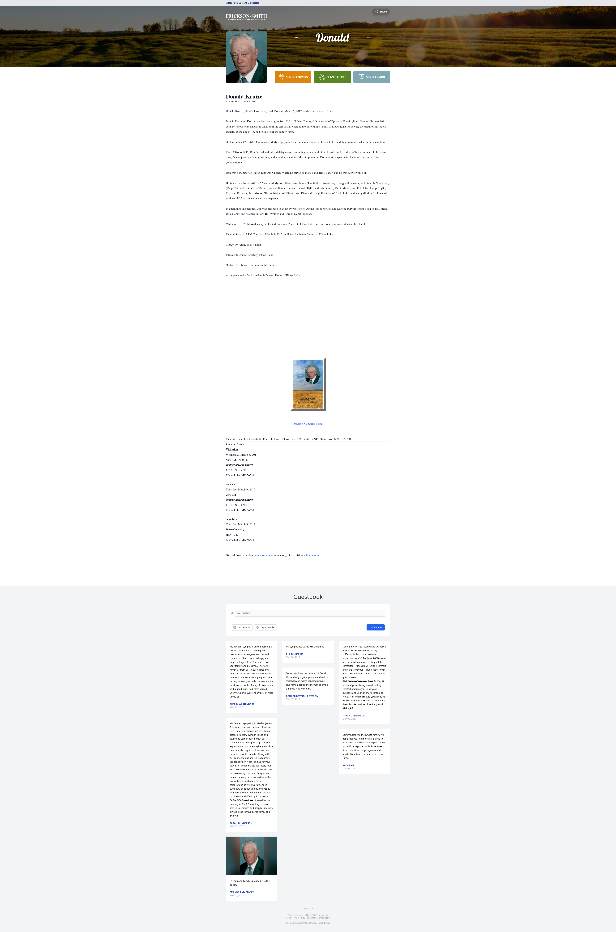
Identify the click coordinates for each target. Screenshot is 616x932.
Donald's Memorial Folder (308, 424)
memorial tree (265, 555)
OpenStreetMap (311, 923)
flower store (313, 555)
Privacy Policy (299, 917)
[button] (252, 856)
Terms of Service (316, 917)
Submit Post (375, 627)
